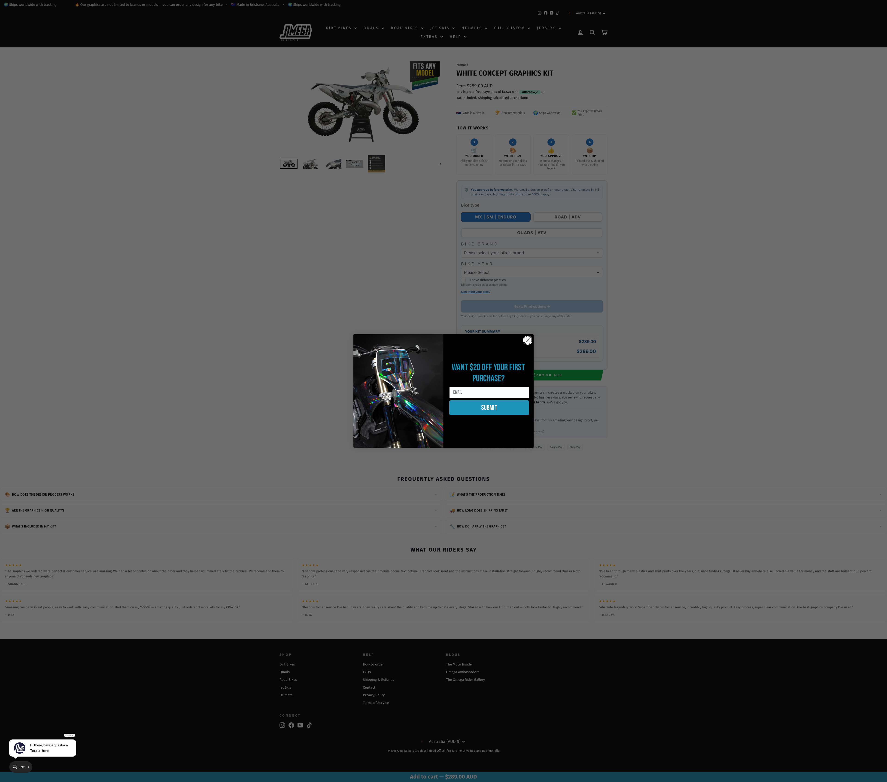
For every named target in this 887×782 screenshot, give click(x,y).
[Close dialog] (528, 340)
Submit (489, 408)
